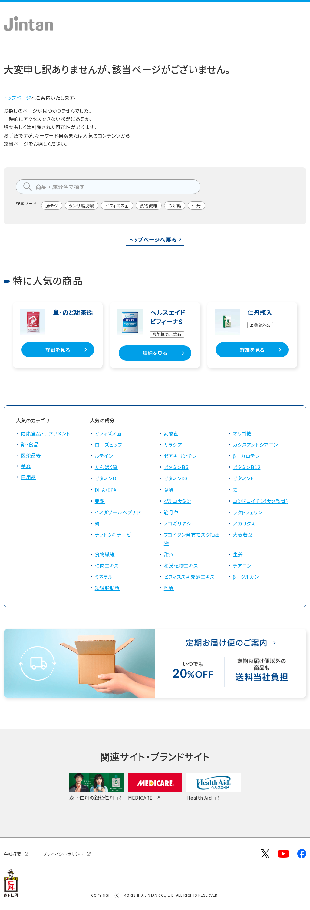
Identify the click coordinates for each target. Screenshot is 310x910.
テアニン (242, 565)
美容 (26, 466)
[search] (27, 186)
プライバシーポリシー (63, 853)
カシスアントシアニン (255, 444)
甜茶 (169, 554)
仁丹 (196, 205)
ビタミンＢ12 (246, 467)
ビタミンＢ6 (176, 467)
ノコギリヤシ (177, 523)
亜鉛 (100, 501)
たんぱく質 (106, 467)
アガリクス (244, 523)
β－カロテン (246, 455)
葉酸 (169, 489)
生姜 (238, 554)
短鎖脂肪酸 (107, 588)
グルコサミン (177, 501)
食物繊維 (149, 205)
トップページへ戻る (153, 239)
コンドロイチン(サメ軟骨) (260, 501)
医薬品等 (31, 455)
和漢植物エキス (181, 565)
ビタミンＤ (106, 478)
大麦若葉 (243, 534)
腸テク (51, 205)
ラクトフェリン (247, 512)
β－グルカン (246, 576)
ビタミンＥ (243, 478)
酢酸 (169, 588)
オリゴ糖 (242, 433)
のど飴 (174, 205)
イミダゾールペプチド (118, 512)
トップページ (17, 97)
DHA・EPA (105, 489)
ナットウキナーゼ (113, 534)
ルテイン (104, 455)
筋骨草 (171, 512)
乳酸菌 (171, 433)
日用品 (28, 477)
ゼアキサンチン (180, 455)
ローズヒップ (109, 444)
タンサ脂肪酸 (81, 205)
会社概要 (12, 853)
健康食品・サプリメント (45, 433)
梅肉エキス (107, 565)
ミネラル (104, 576)
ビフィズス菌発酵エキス (189, 576)
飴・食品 (30, 444)
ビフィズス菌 (117, 205)
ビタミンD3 (176, 478)
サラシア (173, 444)
